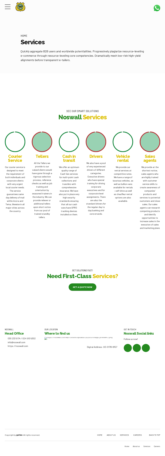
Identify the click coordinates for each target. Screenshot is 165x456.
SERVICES (124, 435)
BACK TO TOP (154, 435)
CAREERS (137, 435)
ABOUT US (111, 435)
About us (136, 446)
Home (24, 35)
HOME (99, 435)
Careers (157, 446)
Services (146, 446)
